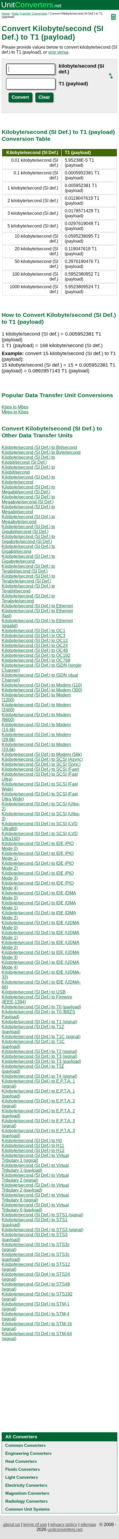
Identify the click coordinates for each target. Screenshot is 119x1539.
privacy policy (63, 1524)
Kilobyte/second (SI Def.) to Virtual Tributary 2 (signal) (35, 1178)
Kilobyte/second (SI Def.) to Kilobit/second (28, 469)
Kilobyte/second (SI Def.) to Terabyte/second (28, 598)
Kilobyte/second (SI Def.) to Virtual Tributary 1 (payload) (35, 1168)
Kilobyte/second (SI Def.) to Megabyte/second (28, 519)
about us (11, 1524)
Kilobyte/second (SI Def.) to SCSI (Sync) (41, 764)
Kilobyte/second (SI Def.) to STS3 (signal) (42, 1229)
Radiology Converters (26, 1501)
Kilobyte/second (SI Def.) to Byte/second (41, 452)
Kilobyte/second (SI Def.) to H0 (32, 1140)
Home (6, 13)
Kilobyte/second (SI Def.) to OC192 (36, 655)
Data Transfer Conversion (29, 13)
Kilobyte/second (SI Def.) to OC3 (33, 635)
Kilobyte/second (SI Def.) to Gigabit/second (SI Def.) (28, 529)
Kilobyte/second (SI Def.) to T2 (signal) (39, 1051)
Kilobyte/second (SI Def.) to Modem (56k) (42, 754)
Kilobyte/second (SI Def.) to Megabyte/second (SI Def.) (28, 499)
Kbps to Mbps (15, 407)
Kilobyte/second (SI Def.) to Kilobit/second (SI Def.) (28, 460)
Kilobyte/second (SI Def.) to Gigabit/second (28, 549)
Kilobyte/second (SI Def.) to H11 (33, 1145)
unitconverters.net (65, 1529)
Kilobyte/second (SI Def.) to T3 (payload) (41, 1061)
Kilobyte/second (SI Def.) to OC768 (36, 660)
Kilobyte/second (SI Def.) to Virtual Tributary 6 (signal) (35, 1197)
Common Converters (25, 1445)
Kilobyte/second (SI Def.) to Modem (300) (42, 690)
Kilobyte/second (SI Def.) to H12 (33, 1150)
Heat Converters (21, 1461)
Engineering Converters (28, 1453)
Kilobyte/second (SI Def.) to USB (34, 992)
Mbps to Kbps (15, 412)
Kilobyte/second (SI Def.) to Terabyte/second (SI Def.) (28, 578)
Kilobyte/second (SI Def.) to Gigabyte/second (28, 559)
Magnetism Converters (27, 1493)
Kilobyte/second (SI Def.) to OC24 (35, 645)
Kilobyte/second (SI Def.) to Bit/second (39, 447)
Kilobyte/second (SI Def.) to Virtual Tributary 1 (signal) (35, 1158)
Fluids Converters (22, 1469)
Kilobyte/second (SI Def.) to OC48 (35, 650)
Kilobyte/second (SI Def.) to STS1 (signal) (42, 1214)
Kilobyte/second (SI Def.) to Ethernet (37, 605)
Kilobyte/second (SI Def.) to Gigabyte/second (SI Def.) (28, 539)
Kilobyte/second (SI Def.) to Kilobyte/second (28, 479)
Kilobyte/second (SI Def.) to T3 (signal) (39, 1056)
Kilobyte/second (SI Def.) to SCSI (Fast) (40, 769)
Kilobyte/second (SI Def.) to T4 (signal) (39, 1076)
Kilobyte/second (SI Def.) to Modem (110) (42, 685)
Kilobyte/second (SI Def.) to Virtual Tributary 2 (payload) (35, 1187)
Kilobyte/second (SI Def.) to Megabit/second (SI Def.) (28, 489)
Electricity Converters (26, 1485)
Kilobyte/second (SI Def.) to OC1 (33, 630)
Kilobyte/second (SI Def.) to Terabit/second (28, 588)
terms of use (35, 1524)
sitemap (88, 1524)
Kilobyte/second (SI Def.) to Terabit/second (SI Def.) (28, 569)
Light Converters (21, 1477)
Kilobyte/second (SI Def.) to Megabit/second (28, 509)
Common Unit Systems (27, 1509)
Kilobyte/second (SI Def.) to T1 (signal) (39, 1021)
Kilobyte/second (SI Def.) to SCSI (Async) (42, 759)
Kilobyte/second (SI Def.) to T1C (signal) (41, 1036)
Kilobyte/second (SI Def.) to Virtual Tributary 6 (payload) (35, 1207)
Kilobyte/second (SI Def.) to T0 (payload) (41, 1007)
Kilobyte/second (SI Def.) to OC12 (35, 640)
